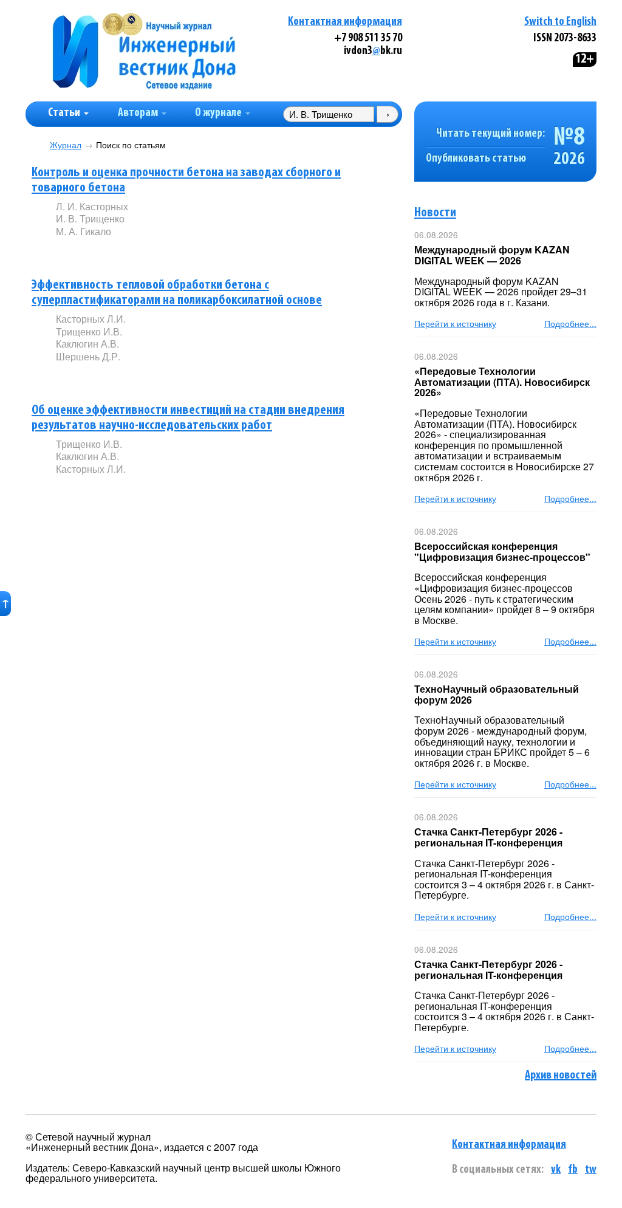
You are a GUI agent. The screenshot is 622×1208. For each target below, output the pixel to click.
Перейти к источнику (455, 323)
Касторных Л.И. (91, 319)
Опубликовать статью (476, 159)
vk (556, 1170)
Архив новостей (560, 1075)
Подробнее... (570, 323)
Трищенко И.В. (89, 331)
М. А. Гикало (83, 231)
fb (573, 1170)
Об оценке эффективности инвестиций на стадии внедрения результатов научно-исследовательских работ (188, 418)
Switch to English (560, 22)
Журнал (65, 145)
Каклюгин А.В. (87, 344)
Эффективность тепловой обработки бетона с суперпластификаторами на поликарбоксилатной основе (177, 292)
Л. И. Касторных (92, 206)
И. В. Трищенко (90, 218)
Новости (435, 213)
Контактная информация (345, 22)
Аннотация (80, 252)
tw (590, 1170)
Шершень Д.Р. (88, 356)
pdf (148, 252)
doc (199, 252)
